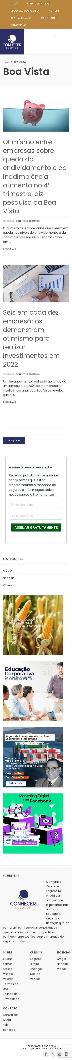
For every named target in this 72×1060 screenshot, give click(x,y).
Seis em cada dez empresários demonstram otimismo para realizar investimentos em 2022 (31, 338)
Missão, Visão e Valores (8, 974)
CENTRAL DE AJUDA (21, 18)
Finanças (36, 969)
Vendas (35, 979)
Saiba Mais (9, 248)
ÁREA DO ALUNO (49, 18)
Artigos (8, 571)
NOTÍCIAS (54, 10)
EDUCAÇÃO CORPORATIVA (25, 10)
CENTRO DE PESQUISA (39, 3)
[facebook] (45, 1054)
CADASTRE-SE (18, 25)
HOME (14, 3)
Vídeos (7, 585)
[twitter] (53, 1054)
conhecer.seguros (27, 220)
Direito (34, 964)
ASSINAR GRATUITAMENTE (36, 527)
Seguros (35, 959)
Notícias (8, 220)
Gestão (35, 974)
